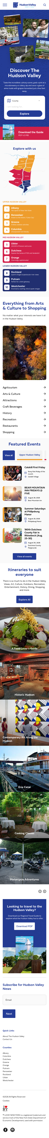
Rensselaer (7, 1071)
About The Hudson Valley (13, 1036)
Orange (6, 1065)
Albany (6, 1053)
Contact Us (7, 1039)
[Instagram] (12, 1130)
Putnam (6, 1068)
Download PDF (24, 926)
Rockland (7, 1074)
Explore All (24, 599)
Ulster (5, 1077)
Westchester (8, 1080)
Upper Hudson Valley (29, 454)
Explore (24, 114)
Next (9, 1013)
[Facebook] (5, 1130)
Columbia (7, 1056)
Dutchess (7, 1059)
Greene (6, 1062)
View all (9, 455)
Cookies (6, 1100)
